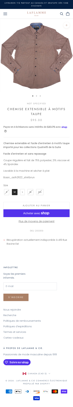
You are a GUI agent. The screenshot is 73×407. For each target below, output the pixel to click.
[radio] (6, 192)
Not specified (36, 103)
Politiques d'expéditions (17, 326)
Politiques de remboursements (22, 321)
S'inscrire (16, 297)
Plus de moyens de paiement (36, 221)
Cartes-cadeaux (13, 337)
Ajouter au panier (36, 205)
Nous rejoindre (12, 309)
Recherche (9, 315)
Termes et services (14, 332)
